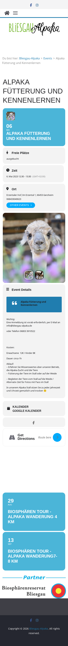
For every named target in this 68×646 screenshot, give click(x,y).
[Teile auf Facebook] (34, 422)
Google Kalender (27, 410)
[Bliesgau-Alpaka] (7, 13)
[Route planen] (57, 437)
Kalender (21, 406)
